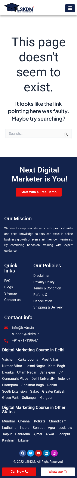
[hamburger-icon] (70, 8)
